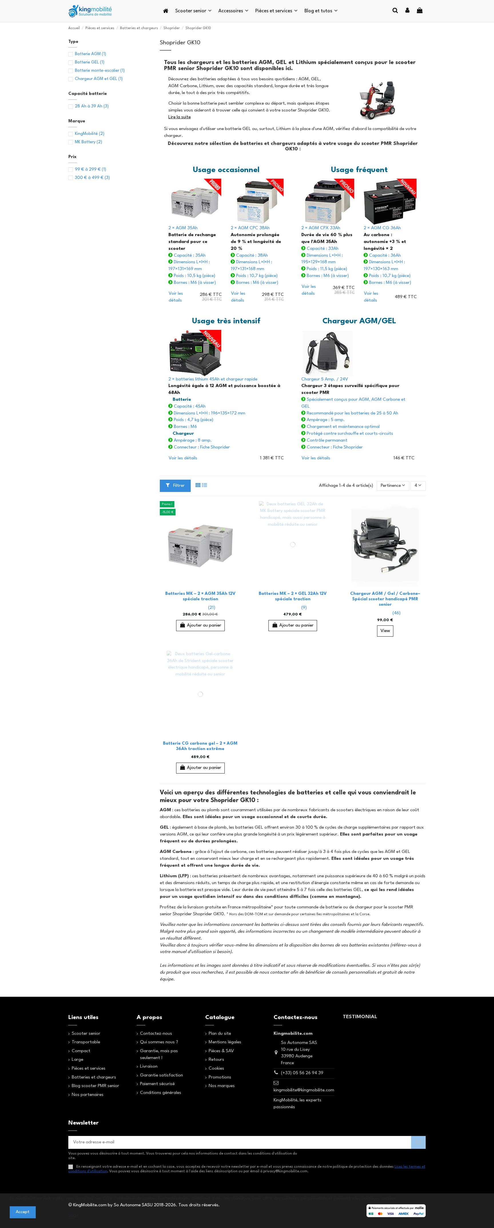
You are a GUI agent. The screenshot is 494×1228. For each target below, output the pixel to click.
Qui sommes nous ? (159, 1042)
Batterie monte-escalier (100, 71)
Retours (216, 1059)
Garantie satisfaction (161, 1075)
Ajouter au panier (204, 625)
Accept (22, 1212)
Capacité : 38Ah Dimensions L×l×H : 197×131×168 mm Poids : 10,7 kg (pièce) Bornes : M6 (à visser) (256, 255)
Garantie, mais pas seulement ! (159, 1054)
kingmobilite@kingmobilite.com (304, 1090)
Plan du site (220, 1033)
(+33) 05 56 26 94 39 (302, 1073)
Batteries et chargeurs (94, 1077)
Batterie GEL (89, 62)
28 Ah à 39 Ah (92, 106)
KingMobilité (89, 134)
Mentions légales (225, 1042)
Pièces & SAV (221, 1051)
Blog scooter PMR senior (95, 1086)
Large (77, 1059)
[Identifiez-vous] (407, 11)
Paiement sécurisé (157, 1084)
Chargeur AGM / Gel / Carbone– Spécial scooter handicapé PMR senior (385, 599)
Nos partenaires (87, 1095)
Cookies (216, 1068)
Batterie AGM (90, 54)
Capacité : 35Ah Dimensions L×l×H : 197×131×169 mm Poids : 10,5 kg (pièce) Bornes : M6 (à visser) (192, 255)
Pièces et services (88, 1068)
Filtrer (178, 485)
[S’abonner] (418, 1142)
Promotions (220, 1077)
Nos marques (222, 1086)
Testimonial (360, 1016)
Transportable (86, 1042)
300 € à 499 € (92, 178)
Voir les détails (183, 458)
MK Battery (88, 142)
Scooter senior (86, 1033)
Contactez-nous (156, 1033)
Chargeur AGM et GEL (99, 79)
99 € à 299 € (90, 170)
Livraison (149, 1066)
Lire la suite (179, 117)
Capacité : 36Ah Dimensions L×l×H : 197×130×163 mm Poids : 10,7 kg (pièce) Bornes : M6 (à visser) (387, 255)
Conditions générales (160, 1093)
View (385, 631)
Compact (81, 1051)
